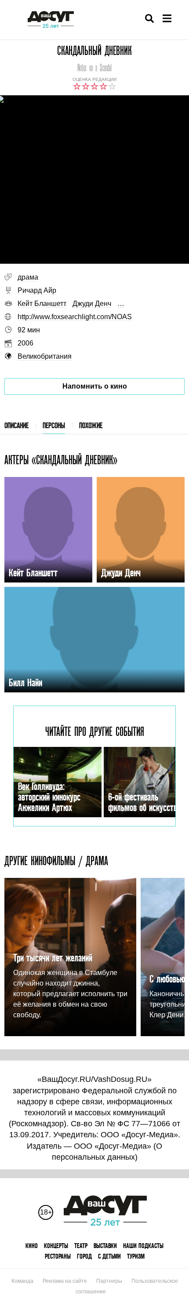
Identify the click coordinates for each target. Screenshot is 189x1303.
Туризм (136, 1256)
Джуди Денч (92, 303)
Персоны (54, 425)
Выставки (105, 1245)
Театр (80, 1245)
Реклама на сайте (65, 1281)
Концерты (56, 1245)
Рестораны (58, 1256)
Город (84, 1256)
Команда (22, 1281)
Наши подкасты (143, 1245)
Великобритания (45, 356)
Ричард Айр (37, 290)
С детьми (109, 1256)
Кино (31, 1245)
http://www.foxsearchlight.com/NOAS (75, 316)
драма (28, 277)
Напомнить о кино (94, 386)
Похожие (90, 425)
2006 (25, 343)
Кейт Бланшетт (42, 303)
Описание (16, 425)
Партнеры (109, 1281)
